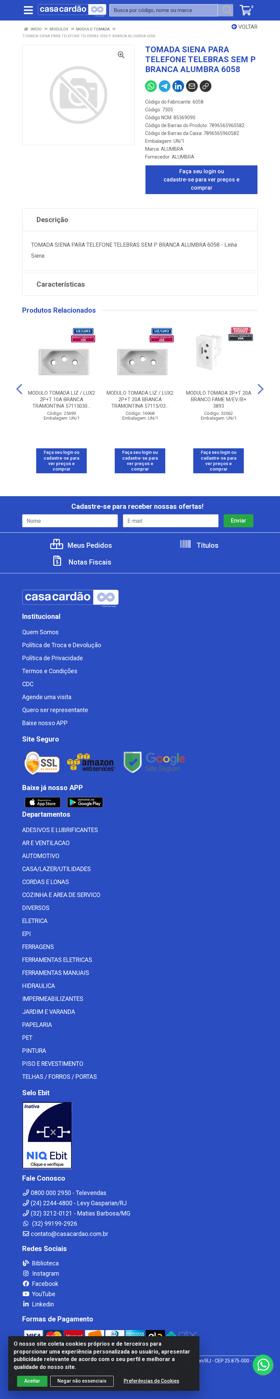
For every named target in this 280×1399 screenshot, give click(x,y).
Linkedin (42, 1304)
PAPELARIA (37, 1024)
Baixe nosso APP (45, 723)
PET (27, 1037)
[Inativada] (140, 1135)
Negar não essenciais (82, 1381)
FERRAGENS (38, 946)
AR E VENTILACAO (46, 843)
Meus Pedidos (89, 545)
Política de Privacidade (52, 658)
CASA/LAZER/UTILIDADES (56, 869)
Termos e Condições (50, 671)
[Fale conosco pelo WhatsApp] (263, 1365)
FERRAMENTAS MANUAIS (55, 972)
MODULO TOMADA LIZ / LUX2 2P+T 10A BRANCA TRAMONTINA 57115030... (61, 399)
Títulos (207, 545)
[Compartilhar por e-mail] (192, 86)
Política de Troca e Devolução (61, 645)
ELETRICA (34, 921)
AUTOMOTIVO (40, 856)
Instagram (45, 1273)
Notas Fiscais (89, 562)
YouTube (43, 1294)
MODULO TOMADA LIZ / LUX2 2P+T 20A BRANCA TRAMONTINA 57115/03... (140, 399)
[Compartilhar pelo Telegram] (164, 86)
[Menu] (28, 10)
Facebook (44, 1283)
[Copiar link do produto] (205, 86)
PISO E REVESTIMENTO (52, 1063)
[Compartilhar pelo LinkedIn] (178, 86)
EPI (26, 934)
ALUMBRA (172, 149)
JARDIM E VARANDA (48, 1011)
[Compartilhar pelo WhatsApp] (151, 86)
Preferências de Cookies (151, 1381)
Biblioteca (45, 1263)
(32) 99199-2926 (54, 1223)
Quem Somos (40, 632)
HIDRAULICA (38, 985)
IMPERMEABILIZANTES (52, 998)
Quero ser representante (55, 710)
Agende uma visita (46, 697)
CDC (27, 684)
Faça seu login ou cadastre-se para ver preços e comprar (201, 179)
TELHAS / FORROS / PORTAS (59, 1076)
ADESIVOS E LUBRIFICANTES (60, 830)
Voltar (247, 27)
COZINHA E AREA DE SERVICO (61, 895)
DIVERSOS (36, 908)
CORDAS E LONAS (45, 882)
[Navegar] (19, 389)
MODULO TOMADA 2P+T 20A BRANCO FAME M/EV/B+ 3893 (218, 399)
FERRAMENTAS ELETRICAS (57, 959)
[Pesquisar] (227, 10)
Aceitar (32, 1381)
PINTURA (34, 1050)
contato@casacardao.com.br (69, 1234)
